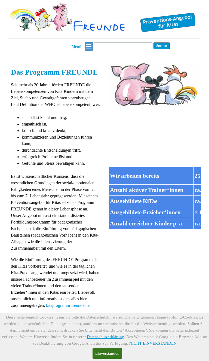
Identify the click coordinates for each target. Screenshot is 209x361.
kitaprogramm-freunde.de (68, 305)
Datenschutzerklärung (105, 337)
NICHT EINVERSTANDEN (153, 343)
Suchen (161, 46)
